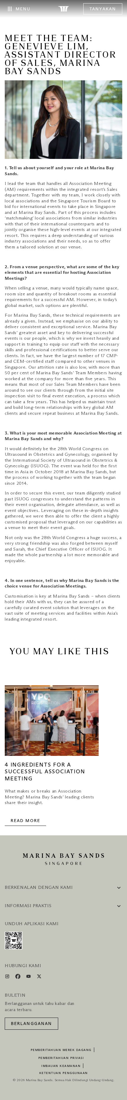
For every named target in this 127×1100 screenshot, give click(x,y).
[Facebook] (18, 977)
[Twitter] (39, 977)
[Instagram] (8, 977)
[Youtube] (29, 977)
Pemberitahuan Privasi (61, 1058)
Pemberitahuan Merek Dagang (61, 1050)
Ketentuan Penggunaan (63, 1073)
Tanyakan (102, 9)
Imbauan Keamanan (61, 1066)
